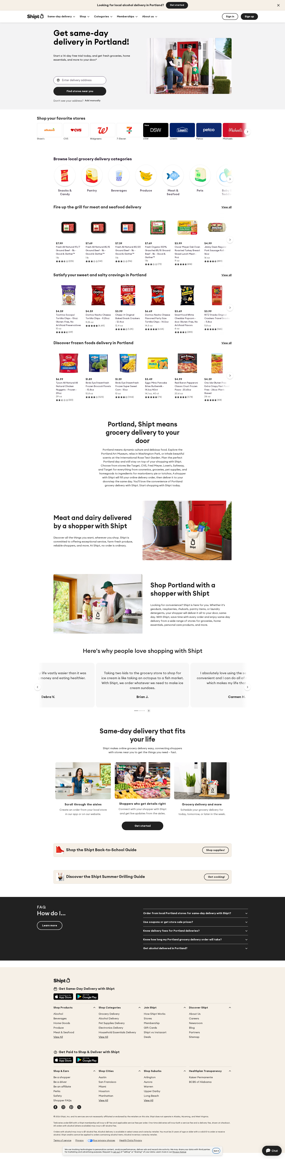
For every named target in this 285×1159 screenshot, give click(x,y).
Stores (148, 1018)
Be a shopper (61, 1077)
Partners (194, 1032)
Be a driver (60, 1082)
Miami (102, 1086)
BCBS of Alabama (200, 1082)
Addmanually (92, 100)
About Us (195, 1014)
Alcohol (58, 1014)
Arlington (150, 1077)
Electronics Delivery (111, 1027)
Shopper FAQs (62, 1100)
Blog (192, 1027)
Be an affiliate (62, 1086)
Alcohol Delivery (109, 1018)
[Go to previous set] (37, 687)
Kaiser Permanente (201, 1077)
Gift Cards (150, 1027)
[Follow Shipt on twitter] (79, 1107)
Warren (148, 1086)
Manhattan (106, 1096)
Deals (147, 1037)
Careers (194, 1018)
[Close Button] (278, 5)
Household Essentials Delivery (117, 1032)
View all (227, 207)
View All (58, 1037)
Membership (152, 1023)
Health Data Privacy (130, 1140)
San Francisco (107, 1082)
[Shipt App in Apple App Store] (63, 997)
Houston (104, 1091)
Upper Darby (152, 1091)
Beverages (60, 1018)
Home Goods (61, 1023)
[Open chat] (272, 1151)
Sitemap (194, 1037)
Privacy (79, 1140)
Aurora (148, 1082)
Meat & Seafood (63, 1032)
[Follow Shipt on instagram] (63, 1107)
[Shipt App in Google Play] (87, 997)
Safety (57, 1096)
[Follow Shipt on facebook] (55, 1107)
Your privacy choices (104, 1140)
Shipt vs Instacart (155, 1032)
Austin (102, 1077)
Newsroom (196, 1023)
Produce (58, 1027)
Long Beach (151, 1096)
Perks (56, 1091)
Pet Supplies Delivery (112, 1023)
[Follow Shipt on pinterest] (71, 1107)
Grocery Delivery (109, 1014)
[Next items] (230, 179)
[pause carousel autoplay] (149, 711)
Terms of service (62, 1140)
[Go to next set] (247, 131)
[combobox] (79, 80)
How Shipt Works (154, 1014)
